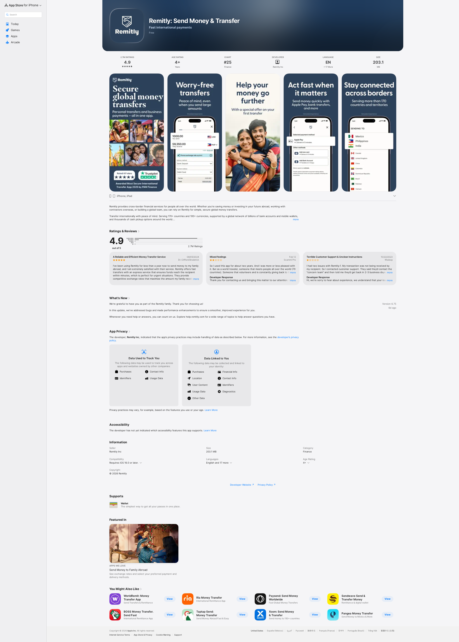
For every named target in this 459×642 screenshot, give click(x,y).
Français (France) (327, 631)
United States (257, 631)
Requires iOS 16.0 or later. (123, 462)
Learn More (211, 410)
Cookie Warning (163, 635)
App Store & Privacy (143, 635)
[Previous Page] (105, 132)
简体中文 (311, 631)
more (296, 219)
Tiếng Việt (372, 631)
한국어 (341, 631)
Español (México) (275, 631)
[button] (23, 24)
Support (178, 635)
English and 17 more (217, 462)
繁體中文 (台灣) (387, 631)
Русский (300, 631)
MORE (196, 278)
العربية (289, 631)
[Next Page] (399, 132)
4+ (304, 462)
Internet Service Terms (119, 635)
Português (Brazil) (356, 631)
